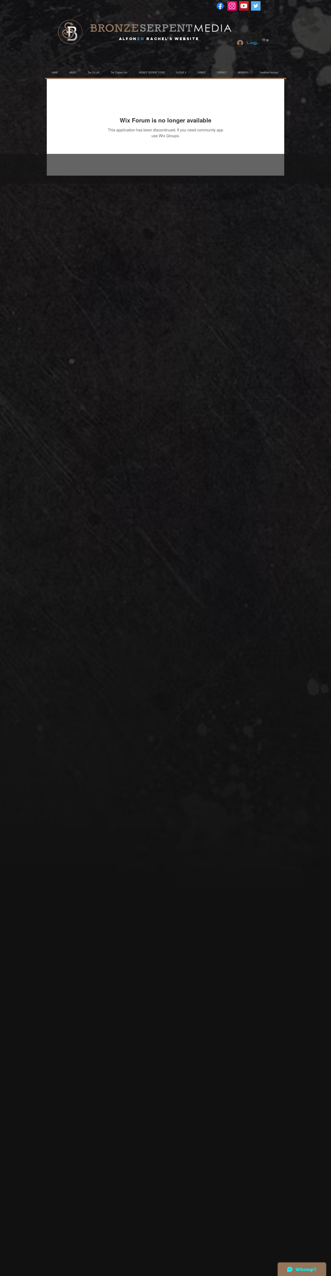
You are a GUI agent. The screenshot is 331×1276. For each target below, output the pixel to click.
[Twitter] (255, 6)
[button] (265, 39)
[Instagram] (232, 6)
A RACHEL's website (159, 38)
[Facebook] (220, 6)
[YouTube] (244, 6)
